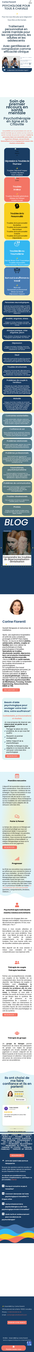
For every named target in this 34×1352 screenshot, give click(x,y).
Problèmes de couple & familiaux (17, 381)
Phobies (17, 507)
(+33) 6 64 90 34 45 (14, 1312)
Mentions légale (7, 1340)
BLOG (16, 522)
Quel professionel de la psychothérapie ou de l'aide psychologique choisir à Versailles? (15, 1206)
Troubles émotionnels (17, 367)
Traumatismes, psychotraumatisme (17, 468)
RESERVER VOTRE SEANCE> (17, 1322)
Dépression (17, 343)
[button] (4, 64)
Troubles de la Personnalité (17, 215)
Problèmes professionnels (17, 453)
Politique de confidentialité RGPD (22, 1340)
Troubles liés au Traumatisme (17, 252)
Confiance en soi (17, 429)
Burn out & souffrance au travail (17, 279)
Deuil (17, 355)
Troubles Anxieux (17, 188)
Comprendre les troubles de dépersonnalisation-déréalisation (17, 559)
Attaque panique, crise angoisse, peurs (17, 331)
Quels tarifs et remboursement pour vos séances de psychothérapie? (15, 1217)
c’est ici (14, 1179)
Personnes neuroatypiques (17, 302)
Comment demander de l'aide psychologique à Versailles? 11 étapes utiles (15, 1196)
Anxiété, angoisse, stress (17, 318)
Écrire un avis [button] (20, 1099)
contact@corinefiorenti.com (17, 1315)
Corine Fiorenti (9, 2)
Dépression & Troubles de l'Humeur (17, 162)
